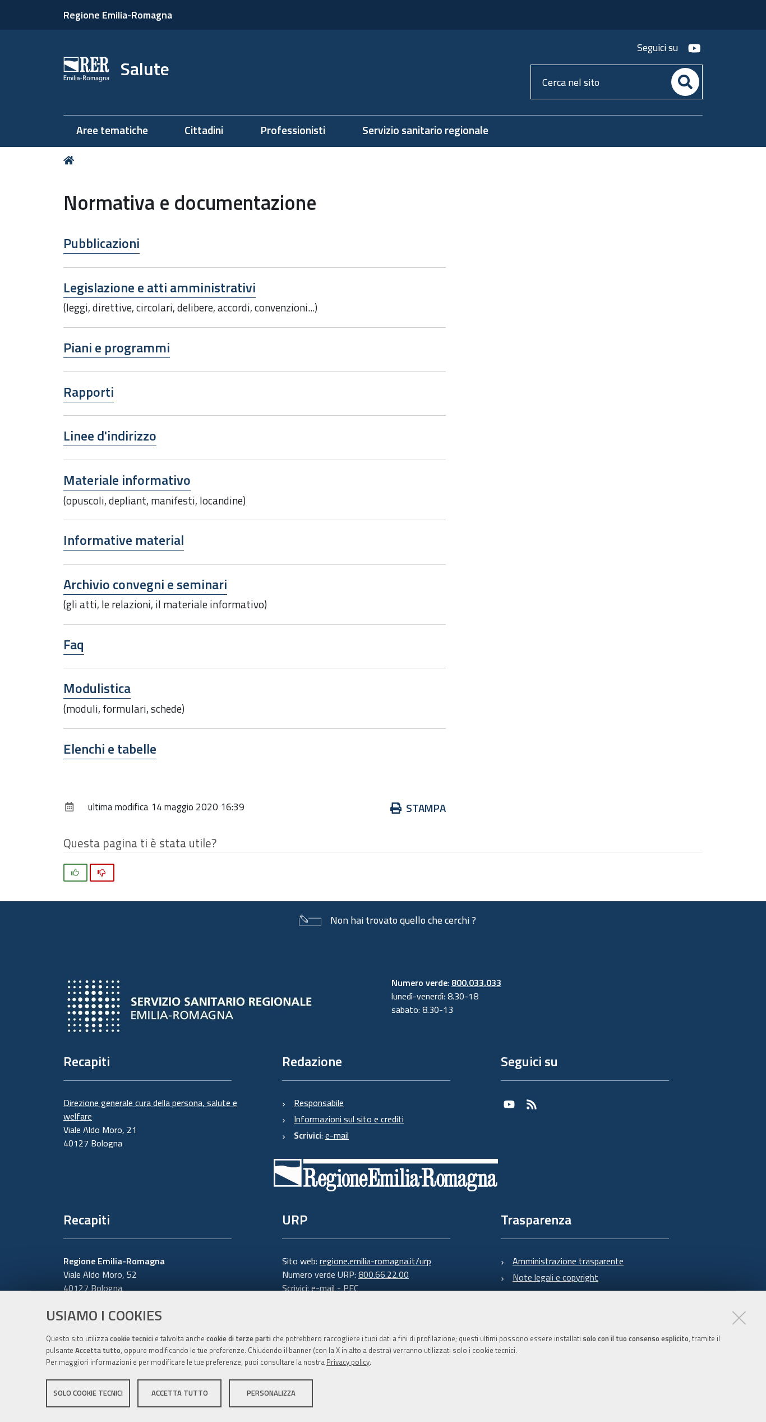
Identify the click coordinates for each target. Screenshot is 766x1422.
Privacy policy (348, 1362)
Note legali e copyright (555, 1277)
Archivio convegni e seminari (145, 584)
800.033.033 (476, 982)
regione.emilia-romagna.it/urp (375, 1261)
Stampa (426, 808)
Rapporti (88, 392)
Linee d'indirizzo (109, 435)
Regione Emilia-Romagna (117, 14)
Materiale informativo (127, 480)
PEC (350, 1288)
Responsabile (319, 1102)
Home (71, 160)
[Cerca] (685, 82)
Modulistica (97, 688)
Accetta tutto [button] (179, 1392)
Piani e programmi (116, 347)
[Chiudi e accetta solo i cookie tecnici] (739, 1318)
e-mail (337, 1135)
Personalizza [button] (271, 1392)
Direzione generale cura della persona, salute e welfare (150, 1109)
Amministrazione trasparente (568, 1261)
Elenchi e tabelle (109, 748)
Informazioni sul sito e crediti (349, 1119)
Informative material (123, 540)
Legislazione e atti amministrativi (159, 287)
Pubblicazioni (101, 243)
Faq (73, 644)
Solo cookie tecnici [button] (88, 1392)
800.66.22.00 (383, 1274)
